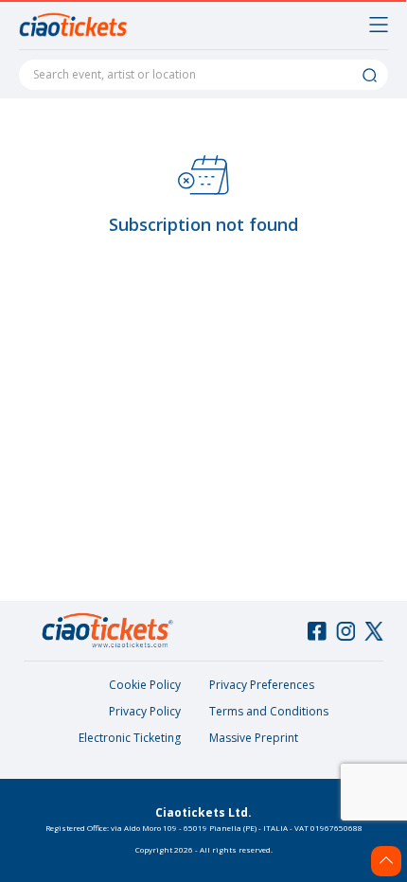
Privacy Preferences (261, 685)
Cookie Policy (145, 685)
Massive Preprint (253, 738)
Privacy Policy (145, 711)
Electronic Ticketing (130, 738)
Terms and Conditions (268, 711)
